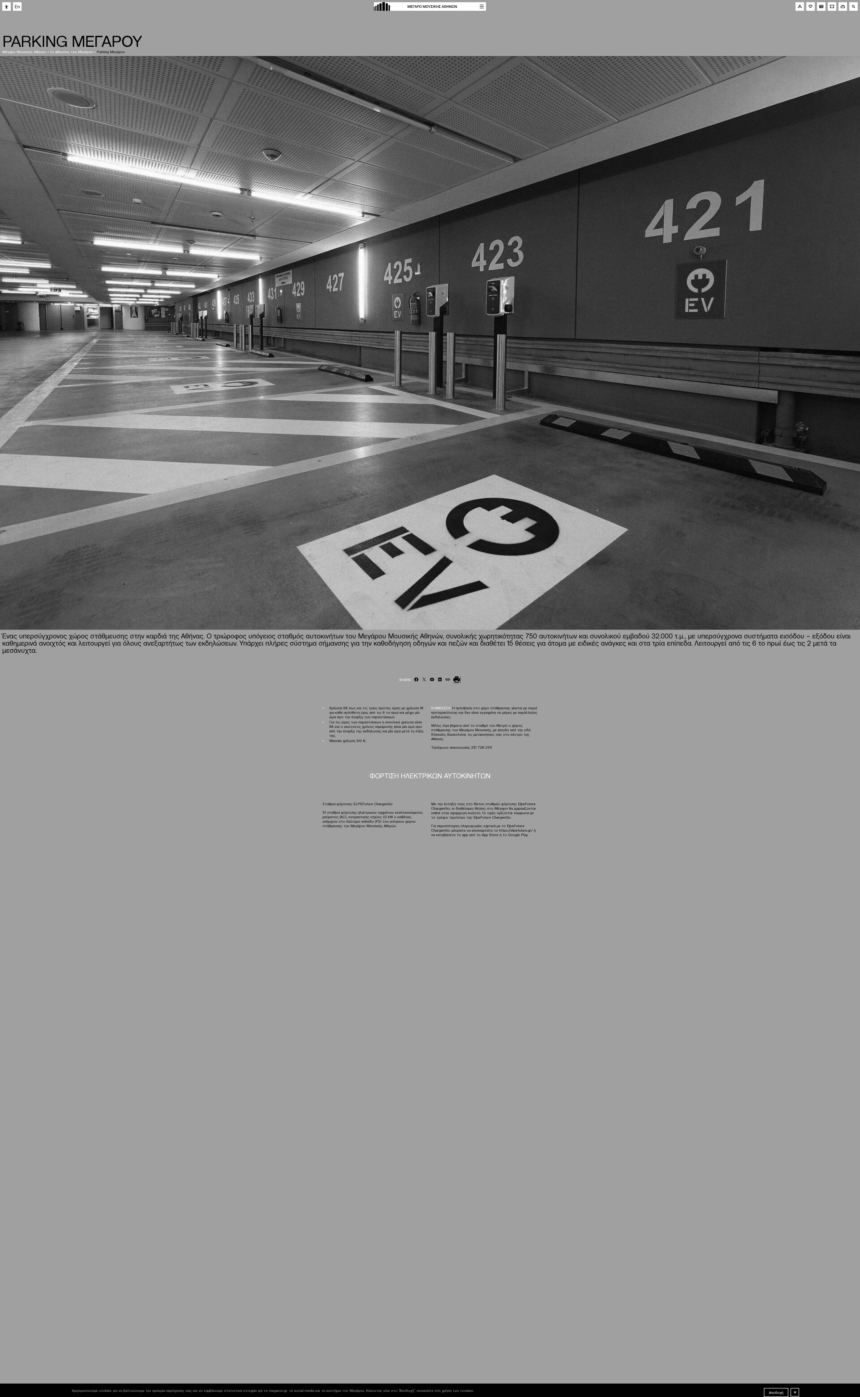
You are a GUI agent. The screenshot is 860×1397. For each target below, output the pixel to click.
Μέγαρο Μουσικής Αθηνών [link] (24, 51)
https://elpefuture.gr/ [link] (516, 830)
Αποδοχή (776, 1392)
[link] (6, 6)
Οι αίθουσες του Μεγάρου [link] (71, 51)
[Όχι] (795, 1392)
